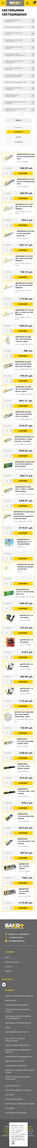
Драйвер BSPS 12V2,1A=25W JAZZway (24, 866)
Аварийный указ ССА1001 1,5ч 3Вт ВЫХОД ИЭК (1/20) (25, 592)
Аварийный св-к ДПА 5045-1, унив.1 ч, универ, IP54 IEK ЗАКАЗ (24, 489)
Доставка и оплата (12, 962)
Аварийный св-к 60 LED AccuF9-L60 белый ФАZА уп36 (25, 233)
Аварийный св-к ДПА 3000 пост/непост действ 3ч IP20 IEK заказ (25, 464)
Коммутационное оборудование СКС (18, 1057)
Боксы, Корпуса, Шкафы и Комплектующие (15, 1040)
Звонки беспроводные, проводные (18, 1090)
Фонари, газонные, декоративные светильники (18, 1078)
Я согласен (13, 1142)
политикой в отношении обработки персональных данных (17, 1128)
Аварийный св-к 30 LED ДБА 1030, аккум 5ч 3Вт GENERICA (24, 206)
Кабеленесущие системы (14, 1061)
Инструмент (9, 1095)
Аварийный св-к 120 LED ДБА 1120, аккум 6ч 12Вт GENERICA (24, 312)
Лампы (7, 1027)
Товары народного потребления (17, 1045)
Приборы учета (10, 1000)
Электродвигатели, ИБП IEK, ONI (17, 1032)
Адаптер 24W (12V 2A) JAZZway (26, 641)
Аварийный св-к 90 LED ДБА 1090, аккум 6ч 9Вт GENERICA (24, 285)
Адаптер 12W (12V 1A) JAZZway (26, 616)
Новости (8, 971)
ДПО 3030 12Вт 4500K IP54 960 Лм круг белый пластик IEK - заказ (24, 714)
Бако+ (7, 958)
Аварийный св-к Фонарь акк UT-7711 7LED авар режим (24, 542)
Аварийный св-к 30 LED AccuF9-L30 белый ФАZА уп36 (26, 156)
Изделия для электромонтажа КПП (18, 1023)
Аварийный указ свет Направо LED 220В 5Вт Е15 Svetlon (25, 567)
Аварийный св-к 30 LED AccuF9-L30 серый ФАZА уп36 (26, 181)
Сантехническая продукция (15, 1113)
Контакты (9, 967)
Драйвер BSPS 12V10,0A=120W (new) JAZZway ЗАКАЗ (25, 741)
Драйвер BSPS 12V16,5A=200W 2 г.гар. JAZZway (26, 841)
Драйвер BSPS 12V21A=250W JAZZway (24, 891)
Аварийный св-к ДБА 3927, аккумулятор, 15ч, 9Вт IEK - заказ (24, 389)
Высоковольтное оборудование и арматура (18, 1051)
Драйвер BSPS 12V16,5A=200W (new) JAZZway (26, 816)
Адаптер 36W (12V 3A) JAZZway (26, 665)
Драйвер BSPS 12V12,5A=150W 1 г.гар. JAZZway (26, 791)
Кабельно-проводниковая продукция (19, 996)
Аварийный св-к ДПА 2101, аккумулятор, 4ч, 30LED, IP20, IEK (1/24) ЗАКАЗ (24, 439)
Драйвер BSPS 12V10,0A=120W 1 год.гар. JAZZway (24, 766)
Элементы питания (12, 1086)
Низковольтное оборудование (16, 1005)
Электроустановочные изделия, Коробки (17, 1010)
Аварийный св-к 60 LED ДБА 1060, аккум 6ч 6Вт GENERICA (24, 258)
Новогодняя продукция (13, 1099)
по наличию (18, 142)
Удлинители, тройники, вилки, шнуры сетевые (19, 1071)
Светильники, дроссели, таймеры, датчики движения (18, 1017)
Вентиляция (9, 1108)
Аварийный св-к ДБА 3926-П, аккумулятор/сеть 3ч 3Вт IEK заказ (23, 364)
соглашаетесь (15, 1134)
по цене (18, 137)
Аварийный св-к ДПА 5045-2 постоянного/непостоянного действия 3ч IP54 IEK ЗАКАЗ (24, 515)
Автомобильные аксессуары (16, 1066)
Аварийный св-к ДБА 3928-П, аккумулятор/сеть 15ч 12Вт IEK (23, 414)
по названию (18, 132)
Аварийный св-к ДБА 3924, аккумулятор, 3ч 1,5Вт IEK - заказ (23, 339)
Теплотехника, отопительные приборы (20, 1104)
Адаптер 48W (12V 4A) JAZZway (26, 690)
